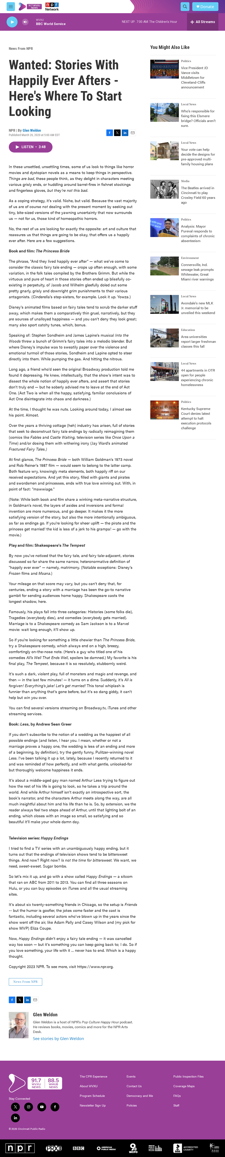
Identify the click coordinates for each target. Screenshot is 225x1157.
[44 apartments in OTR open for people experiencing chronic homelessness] (164, 371)
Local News (188, 104)
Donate (207, 6)
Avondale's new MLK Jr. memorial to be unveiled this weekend (198, 307)
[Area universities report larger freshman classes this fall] (164, 338)
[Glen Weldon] (19, 1025)
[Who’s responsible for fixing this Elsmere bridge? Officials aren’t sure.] (164, 112)
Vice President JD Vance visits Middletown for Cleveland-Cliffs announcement (194, 77)
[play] (12, 22)
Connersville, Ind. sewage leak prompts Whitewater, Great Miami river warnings (197, 272)
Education (188, 330)
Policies (132, 1105)
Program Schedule (92, 1096)
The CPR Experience (93, 1076)
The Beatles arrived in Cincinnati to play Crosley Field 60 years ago (198, 195)
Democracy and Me (140, 1096)
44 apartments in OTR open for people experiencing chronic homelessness (198, 377)
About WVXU (89, 1086)
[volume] (25, 22)
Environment (190, 258)
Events (131, 1076)
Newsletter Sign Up (93, 1105)
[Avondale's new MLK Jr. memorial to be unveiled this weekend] (164, 304)
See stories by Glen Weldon (58, 1038)
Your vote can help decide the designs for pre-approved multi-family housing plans (198, 156)
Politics (186, 61)
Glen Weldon (32, 130)
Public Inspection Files (188, 1076)
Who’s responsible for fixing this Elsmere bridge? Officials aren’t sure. (198, 118)
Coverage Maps (184, 1086)
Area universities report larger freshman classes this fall (198, 341)
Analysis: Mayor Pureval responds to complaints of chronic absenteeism (198, 233)
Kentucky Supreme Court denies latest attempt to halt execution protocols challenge (196, 418)
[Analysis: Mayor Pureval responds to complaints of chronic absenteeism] (164, 227)
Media (185, 181)
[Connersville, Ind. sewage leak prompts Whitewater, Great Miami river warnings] (164, 266)
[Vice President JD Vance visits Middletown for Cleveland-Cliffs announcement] (164, 69)
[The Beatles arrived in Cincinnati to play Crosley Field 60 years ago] (164, 189)
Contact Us (134, 1086)
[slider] (32, 22)
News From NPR (21, 48)
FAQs (177, 1096)
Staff (176, 1105)
